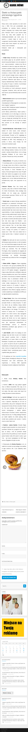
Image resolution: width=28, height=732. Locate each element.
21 (16, 650)
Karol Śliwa (5, 19)
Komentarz (5, 524)
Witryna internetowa (7, 561)
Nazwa (3, 546)
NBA (5, 501)
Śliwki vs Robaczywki (10, 501)
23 (23, 650)
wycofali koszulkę (21, 356)
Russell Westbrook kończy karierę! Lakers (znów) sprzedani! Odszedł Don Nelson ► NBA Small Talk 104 (13, 682)
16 (23, 648)
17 (2, 650)
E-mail (3, 553)
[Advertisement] (14, 486)
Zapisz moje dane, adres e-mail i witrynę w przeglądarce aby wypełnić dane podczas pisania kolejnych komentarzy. (13, 571)
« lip (3, 655)
